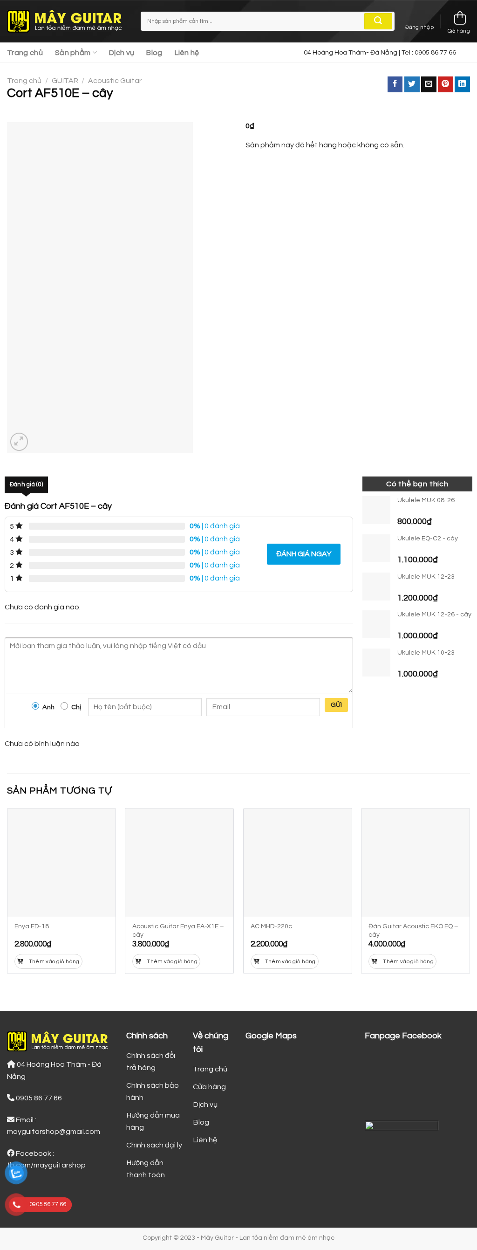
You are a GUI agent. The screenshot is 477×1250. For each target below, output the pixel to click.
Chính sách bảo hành (152, 1091)
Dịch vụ (121, 52)
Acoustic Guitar (115, 80)
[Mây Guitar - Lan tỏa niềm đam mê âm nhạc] (67, 21)
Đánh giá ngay (303, 554)
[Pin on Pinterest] (445, 84)
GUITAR (65, 80)
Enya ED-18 (31, 926)
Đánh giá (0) (26, 485)
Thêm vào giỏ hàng (54, 961)
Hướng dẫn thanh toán (145, 1169)
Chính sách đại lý (154, 1145)
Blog (154, 52)
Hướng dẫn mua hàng (153, 1121)
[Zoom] (19, 442)
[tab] (26, 485)
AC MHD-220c (271, 926)
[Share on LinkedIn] (462, 84)
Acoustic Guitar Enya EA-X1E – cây (178, 930)
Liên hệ (187, 52)
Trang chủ (25, 52)
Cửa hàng (209, 1087)
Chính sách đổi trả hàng (150, 1061)
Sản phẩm (73, 52)
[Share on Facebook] (395, 84)
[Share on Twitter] (412, 84)
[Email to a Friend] (428, 84)
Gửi (336, 705)
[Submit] (378, 21)
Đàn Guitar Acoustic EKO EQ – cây (413, 930)
